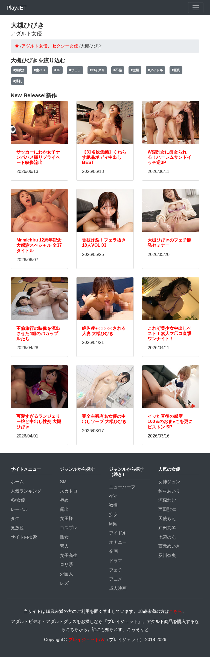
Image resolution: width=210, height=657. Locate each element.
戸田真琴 (167, 527)
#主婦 (135, 70)
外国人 (66, 573)
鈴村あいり (169, 491)
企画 (113, 551)
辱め (64, 500)
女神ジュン (169, 481)
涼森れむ (167, 500)
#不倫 (117, 70)
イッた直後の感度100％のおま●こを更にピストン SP (170, 421)
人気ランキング (26, 491)
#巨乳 (176, 70)
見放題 (17, 527)
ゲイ (113, 496)
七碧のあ (167, 537)
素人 (64, 546)
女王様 (66, 518)
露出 (64, 509)
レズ (64, 583)
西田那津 (167, 509)
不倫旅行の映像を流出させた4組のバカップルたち (38, 333)
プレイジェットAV (86, 639)
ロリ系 (66, 564)
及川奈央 (167, 555)
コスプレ (68, 527)
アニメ (115, 579)
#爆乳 (17, 81)
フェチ (115, 570)
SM (63, 481)
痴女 (113, 514)
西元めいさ (169, 546)
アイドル (118, 533)
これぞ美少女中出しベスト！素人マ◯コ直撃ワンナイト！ (169, 333)
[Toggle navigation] (195, 7)
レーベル (19, 509)
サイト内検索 (24, 537)
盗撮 (113, 505)
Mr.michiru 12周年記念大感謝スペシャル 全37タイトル (39, 245)
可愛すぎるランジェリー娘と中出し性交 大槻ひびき (38, 421)
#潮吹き (19, 70)
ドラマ (115, 560)
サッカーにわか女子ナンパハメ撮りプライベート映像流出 (38, 157)
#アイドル (155, 70)
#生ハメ (40, 70)
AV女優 (18, 500)
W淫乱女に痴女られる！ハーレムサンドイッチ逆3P (169, 157)
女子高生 (68, 555)
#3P (57, 70)
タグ (15, 518)
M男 (113, 524)
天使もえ (167, 518)
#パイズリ (97, 70)
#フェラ (75, 70)
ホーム (17, 481)
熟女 (64, 537)
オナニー (118, 542)
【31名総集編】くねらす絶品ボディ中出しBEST (104, 157)
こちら (175, 611)
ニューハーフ (122, 487)
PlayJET (17, 8)
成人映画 (118, 588)
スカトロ (68, 491)
